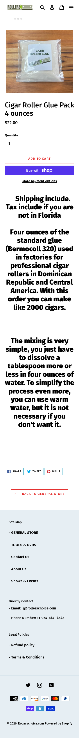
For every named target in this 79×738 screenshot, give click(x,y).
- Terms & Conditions (26, 657)
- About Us (17, 569)
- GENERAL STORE (23, 532)
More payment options (39, 181)
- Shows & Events (23, 581)
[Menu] (71, 7)
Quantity (11, 135)
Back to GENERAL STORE (43, 494)
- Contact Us (19, 557)
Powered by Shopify (58, 723)
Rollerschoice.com (31, 723)
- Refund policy (21, 645)
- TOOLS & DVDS (22, 545)
